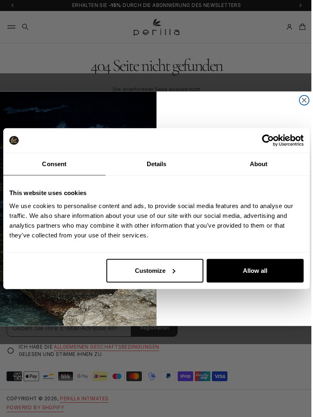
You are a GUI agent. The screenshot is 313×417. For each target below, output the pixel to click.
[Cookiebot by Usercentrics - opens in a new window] (268, 140)
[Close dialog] (301, 100)
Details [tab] (157, 163)
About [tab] (259, 163)
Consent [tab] (54, 163)
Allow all (255, 270)
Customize (150, 270)
